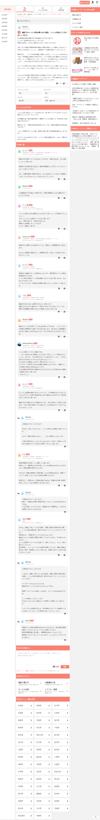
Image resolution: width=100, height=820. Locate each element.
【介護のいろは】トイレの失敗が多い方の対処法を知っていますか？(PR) (85, 112)
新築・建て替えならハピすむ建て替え (85, 143)
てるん (24, 295)
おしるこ (25, 150)
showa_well (26, 237)
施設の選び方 (76, 15)
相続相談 (4, 26)
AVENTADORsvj (27, 343)
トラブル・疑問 (77, 27)
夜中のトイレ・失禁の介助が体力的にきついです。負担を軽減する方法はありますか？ (42, 126)
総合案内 (4, 15)
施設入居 (4, 37)
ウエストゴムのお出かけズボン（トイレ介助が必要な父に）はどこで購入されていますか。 (42, 138)
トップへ (95, 818)
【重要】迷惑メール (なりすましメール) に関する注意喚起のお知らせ (85, 99)
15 (67, 84)
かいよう (25, 384)
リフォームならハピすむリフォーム (85, 141)
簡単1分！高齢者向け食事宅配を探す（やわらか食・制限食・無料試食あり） (85, 118)
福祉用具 (4, 18)
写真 (57, 667)
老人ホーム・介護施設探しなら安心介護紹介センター (85, 136)
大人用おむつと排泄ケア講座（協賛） (84, 84)
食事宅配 (4, 22)
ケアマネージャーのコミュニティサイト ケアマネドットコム (85, 139)
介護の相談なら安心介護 (80, 134)
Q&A (24, 10)
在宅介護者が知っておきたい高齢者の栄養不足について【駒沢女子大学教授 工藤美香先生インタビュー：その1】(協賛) (85, 91)
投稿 (65, 667)
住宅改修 (4, 34)
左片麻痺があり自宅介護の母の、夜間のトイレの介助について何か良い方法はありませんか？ (42, 120)
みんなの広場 (42, 10)
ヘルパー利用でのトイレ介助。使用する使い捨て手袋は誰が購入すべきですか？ (42, 132)
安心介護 (7, 2)
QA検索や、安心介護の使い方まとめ (84, 123)
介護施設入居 (76, 19)
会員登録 (86, 3)
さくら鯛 (25, 205)
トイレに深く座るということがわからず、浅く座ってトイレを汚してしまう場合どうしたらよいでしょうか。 (42, 114)
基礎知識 (61, 10)
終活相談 (4, 30)
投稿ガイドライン (21, 671)
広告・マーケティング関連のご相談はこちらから (85, 106)
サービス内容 (37, 14)
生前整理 (4, 41)
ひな (23, 454)
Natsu (24, 519)
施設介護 (30, 14)
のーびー (25, 265)
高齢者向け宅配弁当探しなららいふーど (85, 145)
